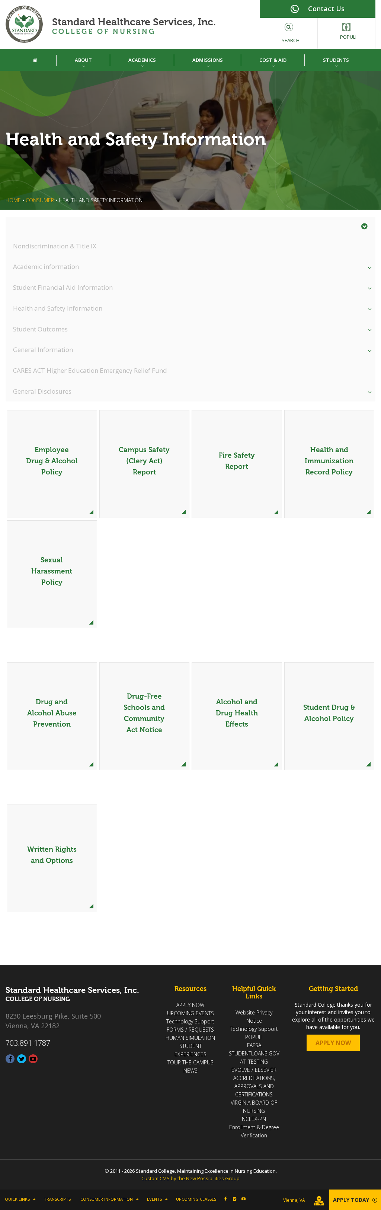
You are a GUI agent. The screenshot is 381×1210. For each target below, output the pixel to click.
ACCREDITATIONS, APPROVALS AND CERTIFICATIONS (254, 1086)
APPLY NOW (190, 1005)
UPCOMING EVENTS (190, 1013)
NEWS (190, 1070)
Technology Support (190, 1021)
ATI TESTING (254, 1061)
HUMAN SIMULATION (190, 1037)
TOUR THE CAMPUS (190, 1062)
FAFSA (254, 1045)
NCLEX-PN (254, 1118)
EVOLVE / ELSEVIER (253, 1069)
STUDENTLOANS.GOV (254, 1053)
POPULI (254, 1037)
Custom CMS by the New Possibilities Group (190, 1178)
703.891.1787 (28, 1043)
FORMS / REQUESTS (190, 1029)
